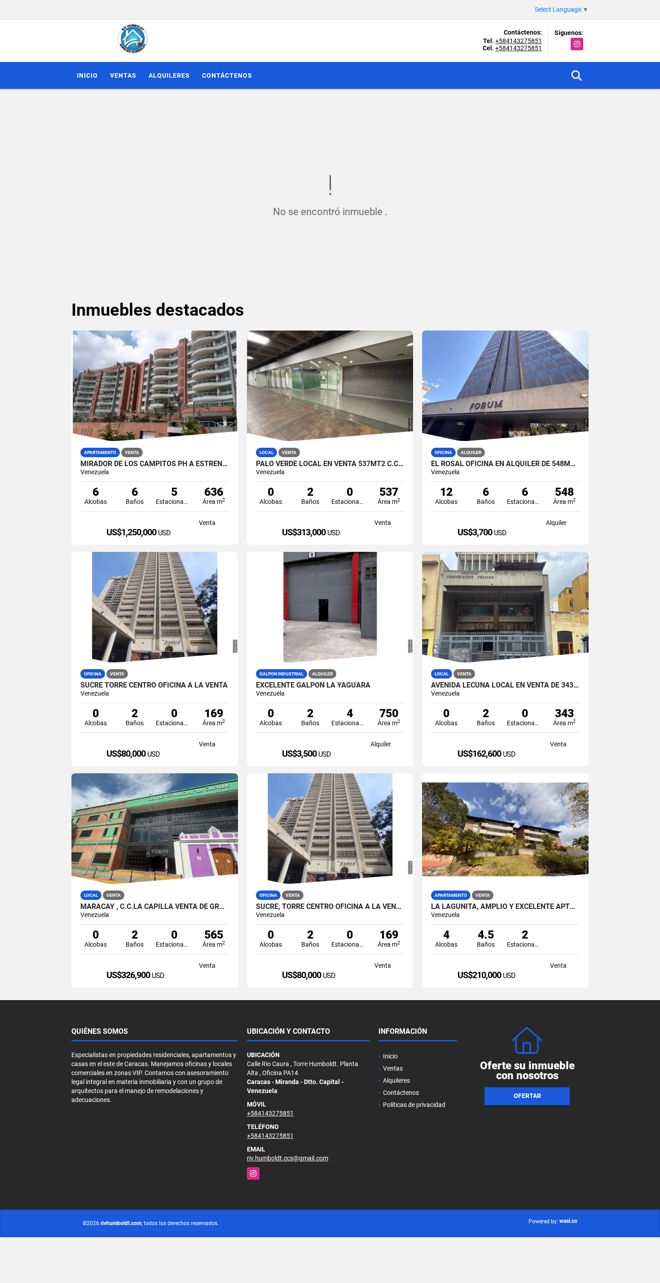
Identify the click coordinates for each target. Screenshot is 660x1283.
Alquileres (169, 75)
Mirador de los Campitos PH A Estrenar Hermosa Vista (154, 463)
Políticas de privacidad (414, 1104)
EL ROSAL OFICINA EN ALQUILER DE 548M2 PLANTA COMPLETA (505, 463)
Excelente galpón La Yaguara (313, 685)
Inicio (87, 75)
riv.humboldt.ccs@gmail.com (287, 1158)
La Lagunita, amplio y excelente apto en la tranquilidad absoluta (505, 906)
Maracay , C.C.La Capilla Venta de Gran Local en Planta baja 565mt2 (154, 906)
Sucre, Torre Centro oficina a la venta (330, 906)
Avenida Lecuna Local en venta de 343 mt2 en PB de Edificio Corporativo (505, 685)
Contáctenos (227, 75)
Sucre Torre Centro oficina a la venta (154, 685)
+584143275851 (518, 40)
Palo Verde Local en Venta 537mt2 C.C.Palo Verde (330, 463)
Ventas (123, 75)
